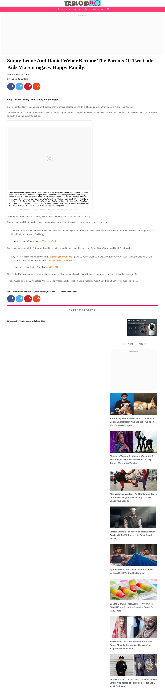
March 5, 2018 (49, 241)
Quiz (77, 9)
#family (53, 257)
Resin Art (64, 9)
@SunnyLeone (65, 257)
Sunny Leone (37, 210)
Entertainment (94, 9)
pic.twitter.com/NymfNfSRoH (59, 260)
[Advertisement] (82, 35)
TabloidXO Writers (19, 79)
